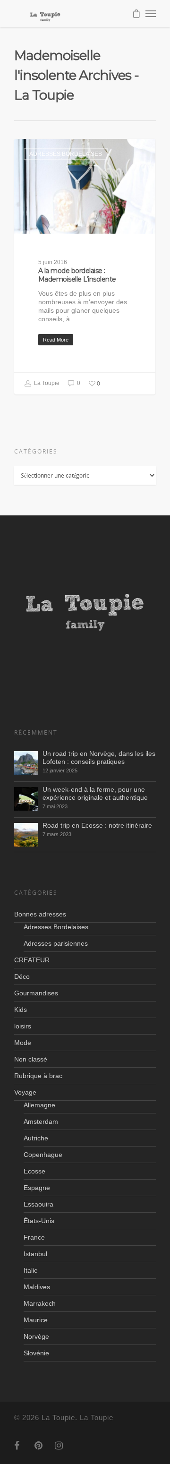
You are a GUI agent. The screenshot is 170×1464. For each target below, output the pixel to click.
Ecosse (34, 1171)
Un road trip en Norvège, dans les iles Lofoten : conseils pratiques (98, 757)
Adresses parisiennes (56, 943)
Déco (22, 976)
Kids (20, 1009)
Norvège (36, 1336)
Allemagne (39, 1105)
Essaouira (38, 1204)
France (34, 1237)
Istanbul (35, 1254)
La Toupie (46, 383)
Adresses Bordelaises (65, 154)
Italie (31, 1270)
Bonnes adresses (40, 914)
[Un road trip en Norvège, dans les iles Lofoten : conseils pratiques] (26, 763)
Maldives (37, 1287)
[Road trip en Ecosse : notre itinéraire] (26, 835)
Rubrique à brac (38, 1075)
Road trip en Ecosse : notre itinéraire (97, 825)
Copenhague (43, 1154)
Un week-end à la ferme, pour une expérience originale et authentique (95, 793)
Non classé (30, 1059)
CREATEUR (32, 960)
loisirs (22, 1026)
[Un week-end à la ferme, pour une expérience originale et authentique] (26, 799)
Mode (22, 1042)
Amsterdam (41, 1121)
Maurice (36, 1320)
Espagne (37, 1187)
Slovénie (36, 1353)
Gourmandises (36, 993)
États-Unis (39, 1220)
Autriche (36, 1138)
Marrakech (40, 1303)
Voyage (25, 1092)
